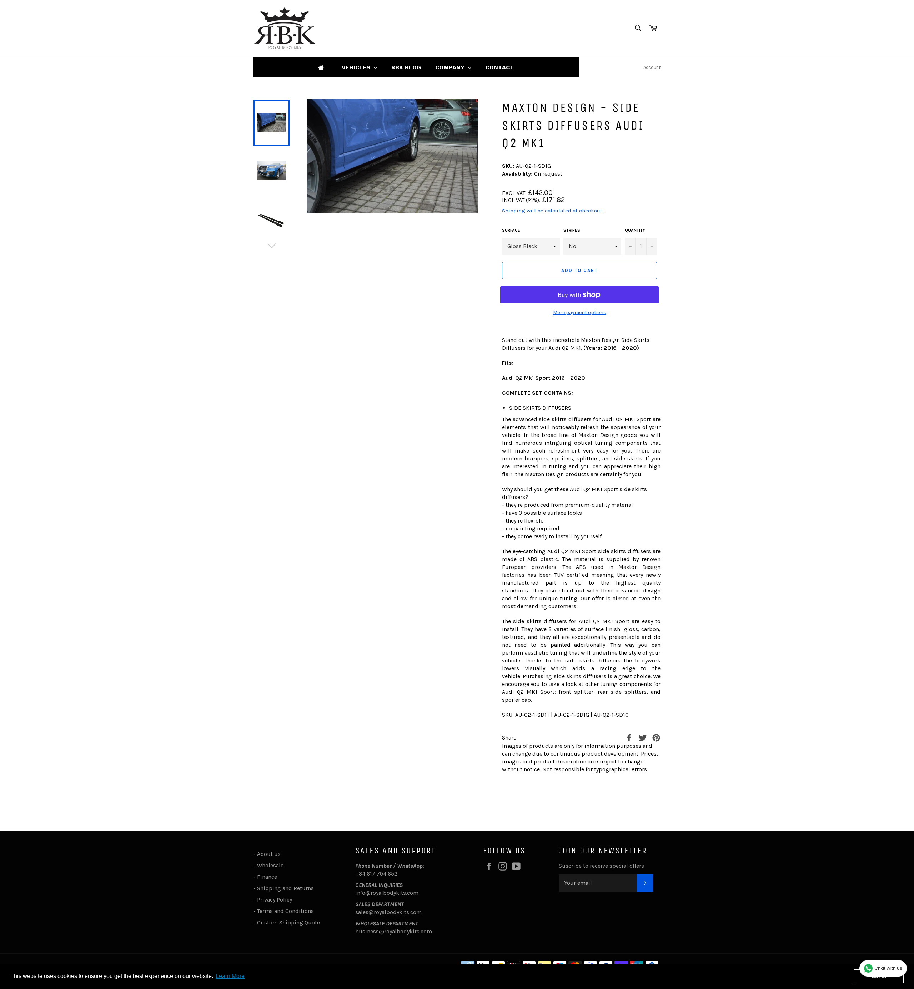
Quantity (635, 230)
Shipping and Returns (285, 888)
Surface (511, 230)
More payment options (579, 312)
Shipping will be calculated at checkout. (552, 210)
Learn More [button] (230, 976)
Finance (267, 876)
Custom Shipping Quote (288, 922)
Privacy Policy (274, 899)
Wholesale (271, 865)
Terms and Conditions (285, 911)
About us (269, 854)
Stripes (571, 230)
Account (652, 67)
